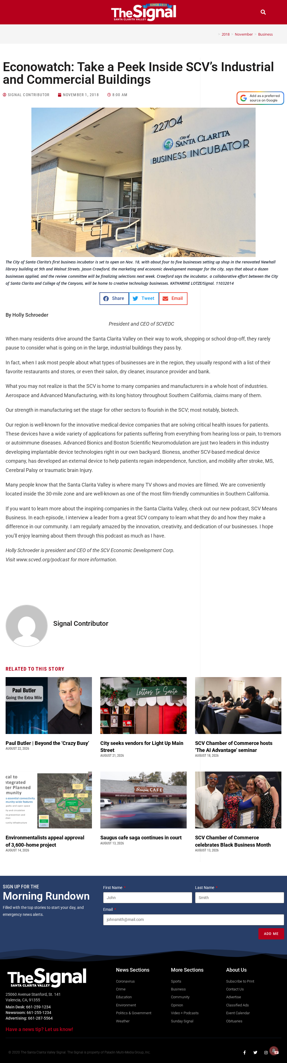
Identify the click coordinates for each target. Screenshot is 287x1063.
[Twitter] (255, 1053)
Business (265, 34)
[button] (24, 12)
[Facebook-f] (245, 1053)
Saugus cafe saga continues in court (141, 837)
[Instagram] (266, 1053)
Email (108, 909)
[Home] (215, 34)
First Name (113, 887)
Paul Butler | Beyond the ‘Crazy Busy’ (47, 743)
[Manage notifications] (273, 1050)
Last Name (205, 887)
